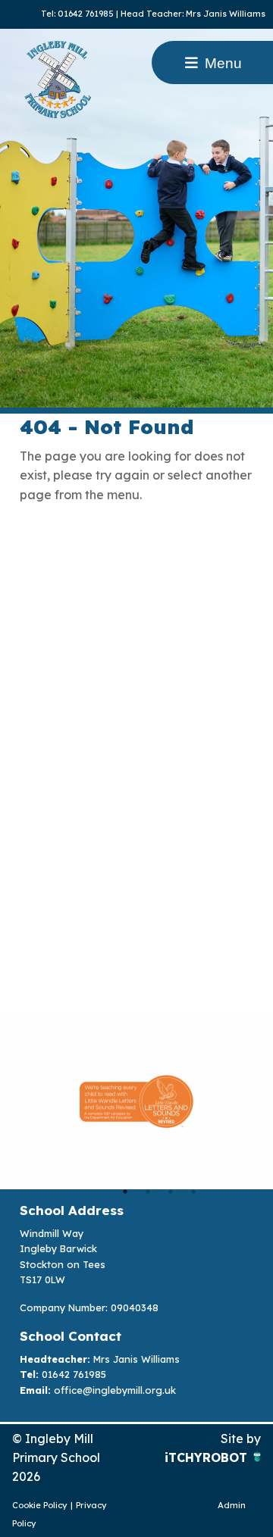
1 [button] (125, 1191)
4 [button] (193, 1191)
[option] (136, 1101)
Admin (232, 1505)
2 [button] (147, 1191)
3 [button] (170, 1191)
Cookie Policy (39, 1505)
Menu (221, 63)
